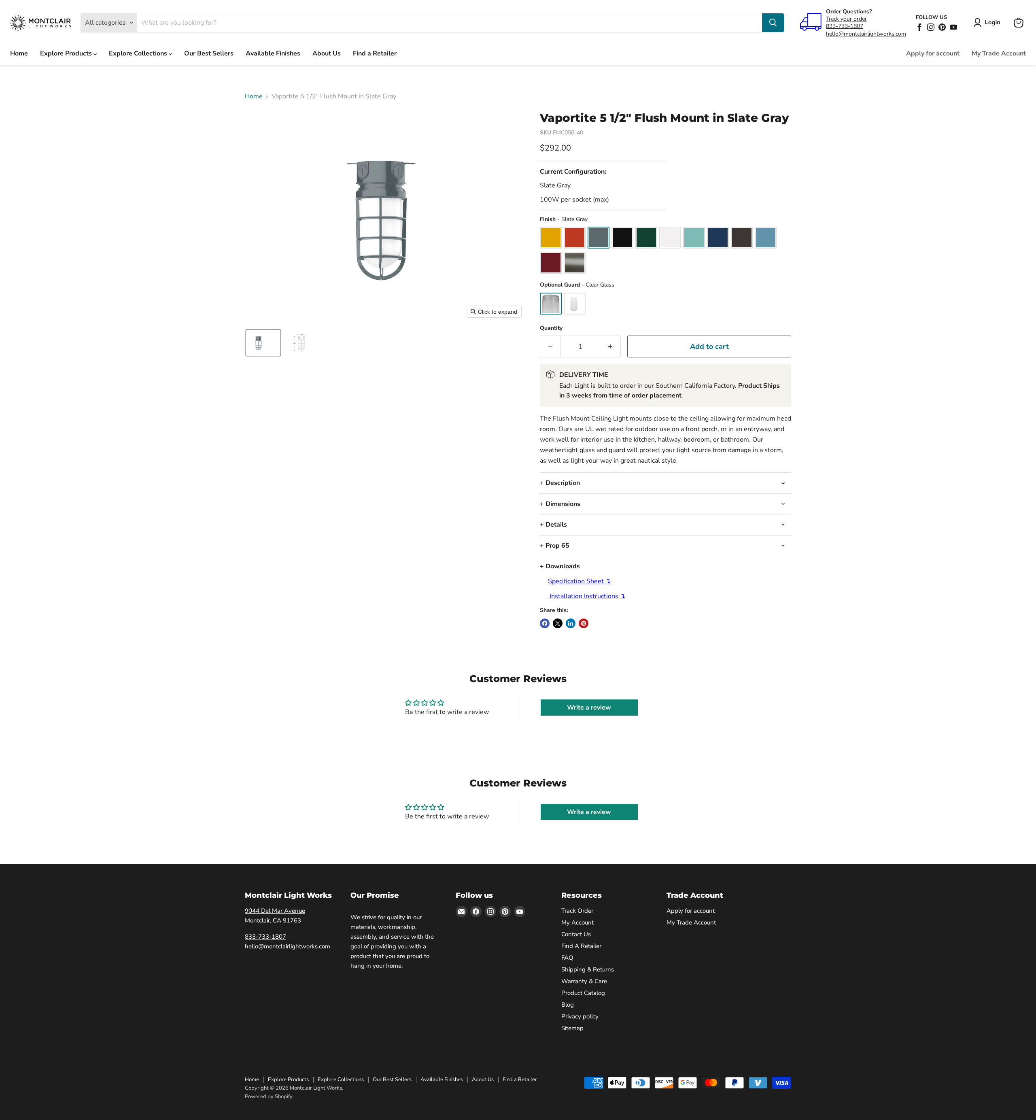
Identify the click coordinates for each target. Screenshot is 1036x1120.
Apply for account (933, 53)
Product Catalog (583, 993)
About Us (326, 53)
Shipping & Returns (587, 969)
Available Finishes (273, 53)
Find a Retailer (375, 53)
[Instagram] (930, 27)
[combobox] (449, 22)
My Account (577, 922)
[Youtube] (953, 27)
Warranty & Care (584, 981)
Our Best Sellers (209, 53)
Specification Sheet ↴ (579, 581)
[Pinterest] (942, 27)
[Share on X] (558, 623)
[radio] (551, 238)
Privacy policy (580, 1016)
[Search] (773, 22)
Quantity (551, 328)
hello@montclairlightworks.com (866, 34)
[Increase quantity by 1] (610, 347)
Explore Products (66, 53)
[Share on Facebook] (545, 623)
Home (19, 53)
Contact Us (576, 934)
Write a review (589, 707)
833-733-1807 (844, 26)
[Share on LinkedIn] (570, 623)
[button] (988, 23)
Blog (567, 1005)
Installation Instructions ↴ (586, 596)
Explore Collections (139, 53)
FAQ (567, 958)
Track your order (846, 19)
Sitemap (572, 1028)
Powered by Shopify (269, 1096)
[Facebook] (919, 27)
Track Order (577, 911)
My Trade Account (999, 53)
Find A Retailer (581, 946)
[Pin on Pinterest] (583, 623)
